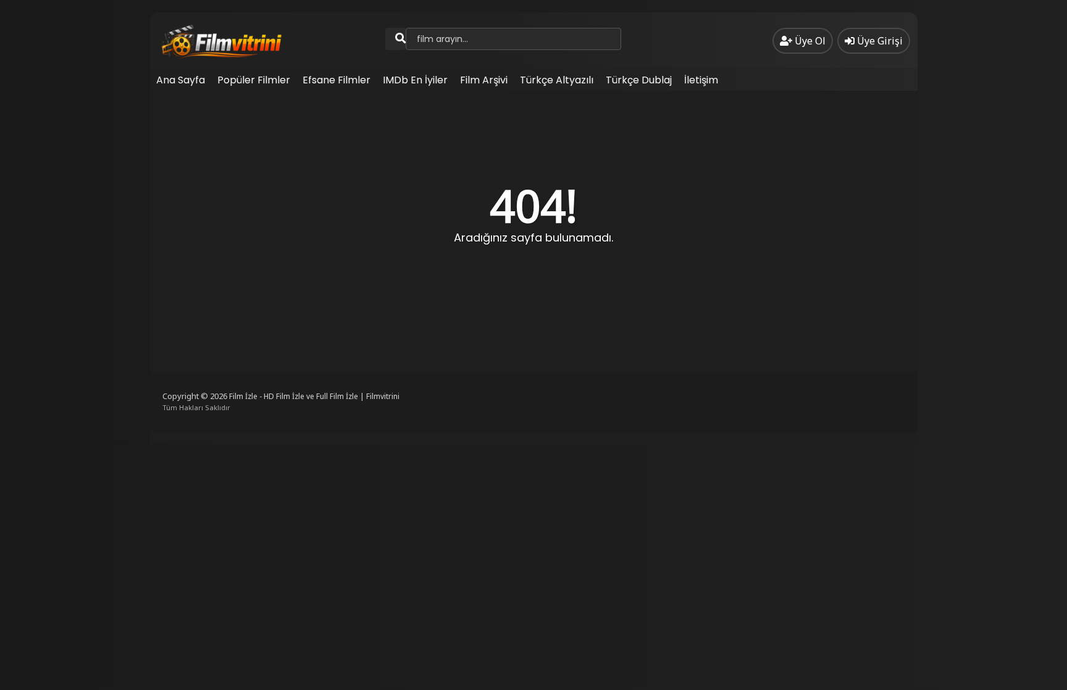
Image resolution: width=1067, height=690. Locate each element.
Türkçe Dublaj (639, 80)
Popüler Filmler (253, 80)
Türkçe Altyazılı (556, 80)
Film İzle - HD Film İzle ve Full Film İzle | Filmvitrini (314, 396)
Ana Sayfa (180, 80)
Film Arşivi (484, 80)
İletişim (701, 80)
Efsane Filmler (336, 80)
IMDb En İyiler (415, 80)
